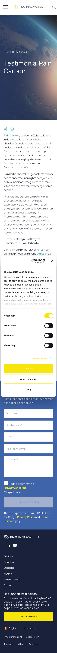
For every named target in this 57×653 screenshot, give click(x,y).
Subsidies (9, 567)
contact (42, 253)
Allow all (28, 368)
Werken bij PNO (12, 579)
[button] (54, 7)
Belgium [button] (22, 628)
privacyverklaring (15, 488)
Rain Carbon (11, 135)
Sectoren (9, 556)
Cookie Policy (32, 636)
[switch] (48, 325)
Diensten (9, 562)
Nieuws (8, 573)
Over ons (8, 585)
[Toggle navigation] (5, 7)
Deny (28, 389)
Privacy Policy (26, 517)
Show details (40, 358)
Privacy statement (13, 636)
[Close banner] (52, 261)
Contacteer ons (29, 616)
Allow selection (28, 379)
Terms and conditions (14, 644)
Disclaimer (34, 644)
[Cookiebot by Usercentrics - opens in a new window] (33, 261)
